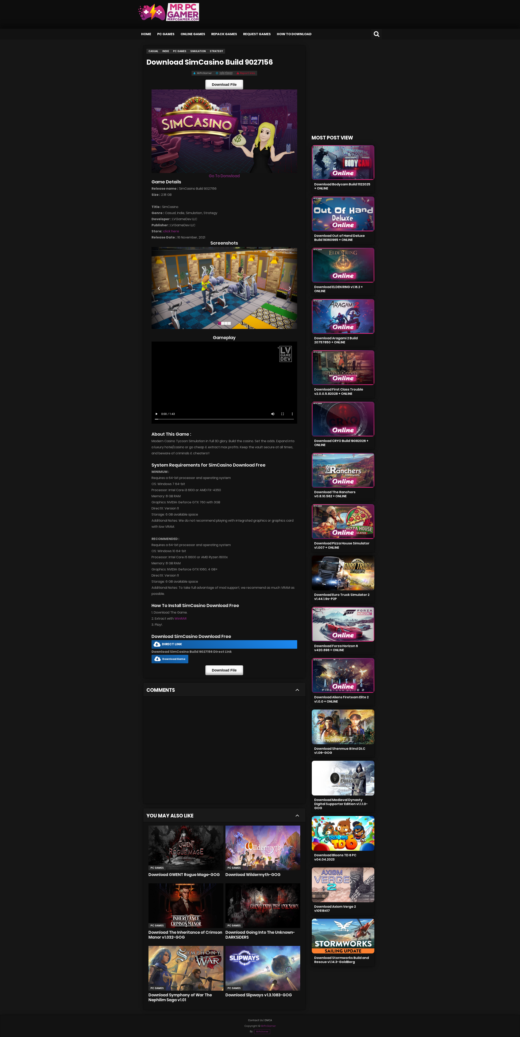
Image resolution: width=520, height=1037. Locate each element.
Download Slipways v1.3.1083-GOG (258, 995)
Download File (224, 85)
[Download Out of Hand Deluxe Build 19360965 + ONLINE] (343, 214)
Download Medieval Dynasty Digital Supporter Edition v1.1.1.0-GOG (341, 804)
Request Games (257, 34)
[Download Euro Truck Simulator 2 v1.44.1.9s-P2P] (343, 573)
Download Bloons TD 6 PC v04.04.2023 (335, 857)
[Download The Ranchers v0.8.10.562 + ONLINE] (343, 470)
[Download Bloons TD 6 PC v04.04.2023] (343, 833)
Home (146, 34)
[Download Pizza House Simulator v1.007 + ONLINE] (343, 521)
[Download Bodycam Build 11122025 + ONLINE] (343, 162)
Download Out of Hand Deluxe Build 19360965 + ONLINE (339, 237)
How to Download (294, 34)
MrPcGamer (262, 1031)
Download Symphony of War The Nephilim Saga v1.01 (180, 997)
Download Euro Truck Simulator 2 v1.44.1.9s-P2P (341, 596)
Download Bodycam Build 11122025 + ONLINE (342, 186)
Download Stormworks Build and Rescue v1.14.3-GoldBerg (341, 959)
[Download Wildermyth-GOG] (262, 848)
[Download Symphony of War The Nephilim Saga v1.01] (185, 968)
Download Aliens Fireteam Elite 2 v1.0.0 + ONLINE (341, 699)
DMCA (268, 1020)
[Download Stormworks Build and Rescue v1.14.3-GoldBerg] (343, 936)
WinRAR (180, 618)
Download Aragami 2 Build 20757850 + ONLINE (336, 340)
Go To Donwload (224, 176)
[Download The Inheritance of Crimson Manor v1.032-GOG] (185, 905)
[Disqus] (224, 751)
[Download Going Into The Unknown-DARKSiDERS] (262, 905)
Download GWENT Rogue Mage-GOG (184, 874)
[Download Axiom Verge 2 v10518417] (343, 884)
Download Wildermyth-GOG (253, 874)
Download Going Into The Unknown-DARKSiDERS (260, 935)
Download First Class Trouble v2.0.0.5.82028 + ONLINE (338, 391)
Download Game (173, 659)
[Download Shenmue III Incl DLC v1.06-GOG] (343, 726)
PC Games (165, 34)
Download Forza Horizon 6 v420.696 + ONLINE (336, 648)
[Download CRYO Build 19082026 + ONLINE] (343, 419)
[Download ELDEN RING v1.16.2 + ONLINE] (343, 265)
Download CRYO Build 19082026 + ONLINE (341, 443)
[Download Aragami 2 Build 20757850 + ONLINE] (343, 316)
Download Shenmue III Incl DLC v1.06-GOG (339, 750)
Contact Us (255, 1020)
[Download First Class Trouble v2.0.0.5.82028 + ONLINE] (343, 367)
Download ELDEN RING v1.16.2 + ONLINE (338, 289)
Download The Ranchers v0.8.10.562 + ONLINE (334, 494)
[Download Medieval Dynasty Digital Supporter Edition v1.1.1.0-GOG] (343, 778)
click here (171, 231)
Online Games (193, 34)
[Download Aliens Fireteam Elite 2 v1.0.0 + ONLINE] (343, 675)
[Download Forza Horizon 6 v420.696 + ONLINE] (343, 624)
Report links (247, 73)
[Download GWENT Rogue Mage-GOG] (185, 848)
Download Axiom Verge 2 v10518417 (335, 908)
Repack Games (224, 34)
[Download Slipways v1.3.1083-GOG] (262, 968)
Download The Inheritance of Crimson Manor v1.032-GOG (185, 935)
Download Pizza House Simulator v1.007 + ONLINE (341, 545)
